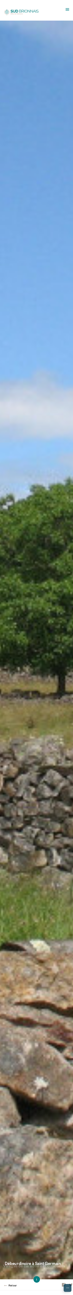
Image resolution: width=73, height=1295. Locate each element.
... (67, 1287)
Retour (13, 1285)
